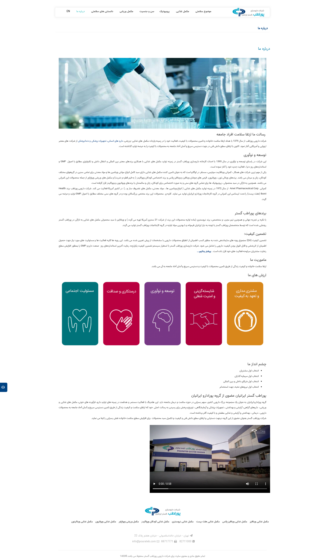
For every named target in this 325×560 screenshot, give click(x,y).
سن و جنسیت (146, 11)
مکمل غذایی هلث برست (208, 522)
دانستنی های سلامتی (101, 11)
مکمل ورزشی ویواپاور (129, 522)
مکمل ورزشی (126, 11)
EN (68, 11)
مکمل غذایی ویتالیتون (82, 522)
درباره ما (80, 11)
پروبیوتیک (164, 11)
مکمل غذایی (182, 11)
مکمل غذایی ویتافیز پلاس (234, 522)
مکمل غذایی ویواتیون (105, 522)
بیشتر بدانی (206, 251)
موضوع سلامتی (203, 11)
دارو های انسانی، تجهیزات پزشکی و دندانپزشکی (100, 141)
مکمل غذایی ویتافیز (259, 522)
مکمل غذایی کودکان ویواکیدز (155, 522)
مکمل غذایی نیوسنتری (183, 522)
